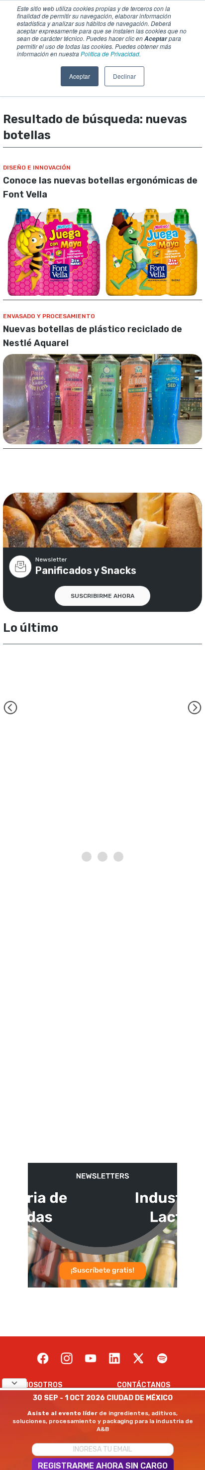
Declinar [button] (124, 76)
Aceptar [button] (79, 76)
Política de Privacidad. (111, 53)
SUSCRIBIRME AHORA (102, 595)
